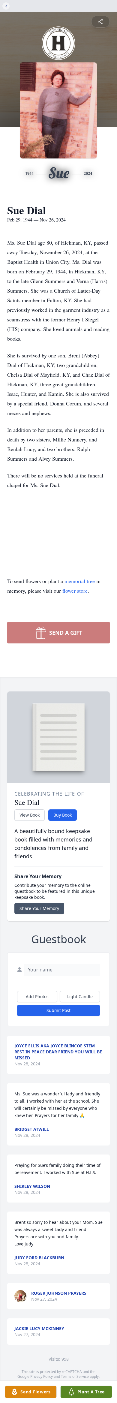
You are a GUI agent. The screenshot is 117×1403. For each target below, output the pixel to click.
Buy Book (62, 815)
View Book (30, 815)
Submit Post (58, 1010)
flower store (75, 590)
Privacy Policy (41, 1376)
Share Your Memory (39, 908)
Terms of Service (75, 1376)
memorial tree (79, 581)
